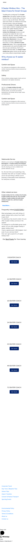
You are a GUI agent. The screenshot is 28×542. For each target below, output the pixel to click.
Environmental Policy (8, 508)
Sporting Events (6, 499)
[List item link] (14, 476)
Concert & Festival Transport (10, 496)
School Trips (5, 491)
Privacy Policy (6, 511)
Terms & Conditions (7, 513)
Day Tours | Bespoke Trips (9, 489)
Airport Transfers (7, 494)
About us (4, 516)
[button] (14, 205)
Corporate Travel (7, 486)
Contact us (5, 519)
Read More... (6, 205)
